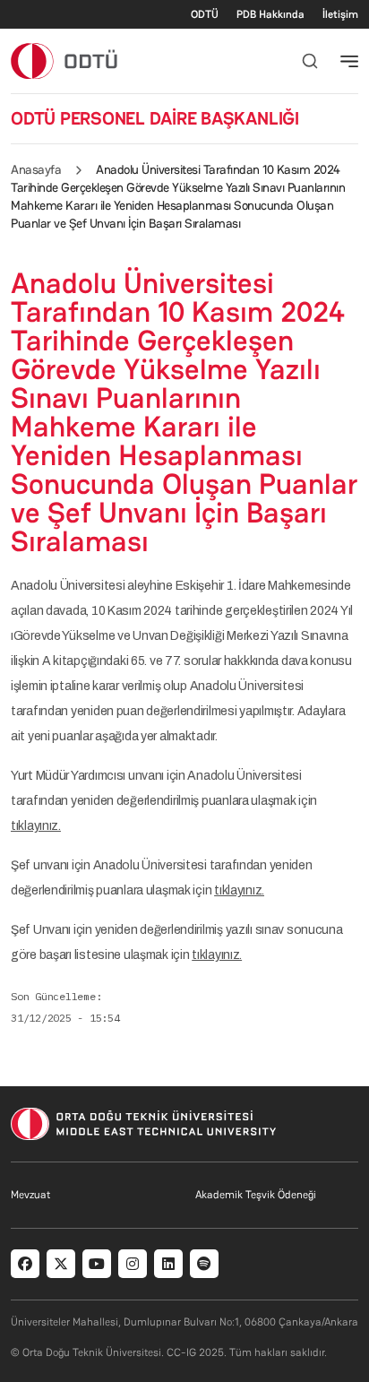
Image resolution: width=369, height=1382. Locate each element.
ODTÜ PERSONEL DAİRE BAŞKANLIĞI (155, 118)
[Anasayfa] (65, 60)
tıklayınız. (36, 826)
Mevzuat (30, 1195)
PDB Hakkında (270, 14)
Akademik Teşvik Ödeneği (255, 1195)
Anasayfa (36, 169)
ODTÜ (205, 14)
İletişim (340, 14)
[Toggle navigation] (349, 61)
